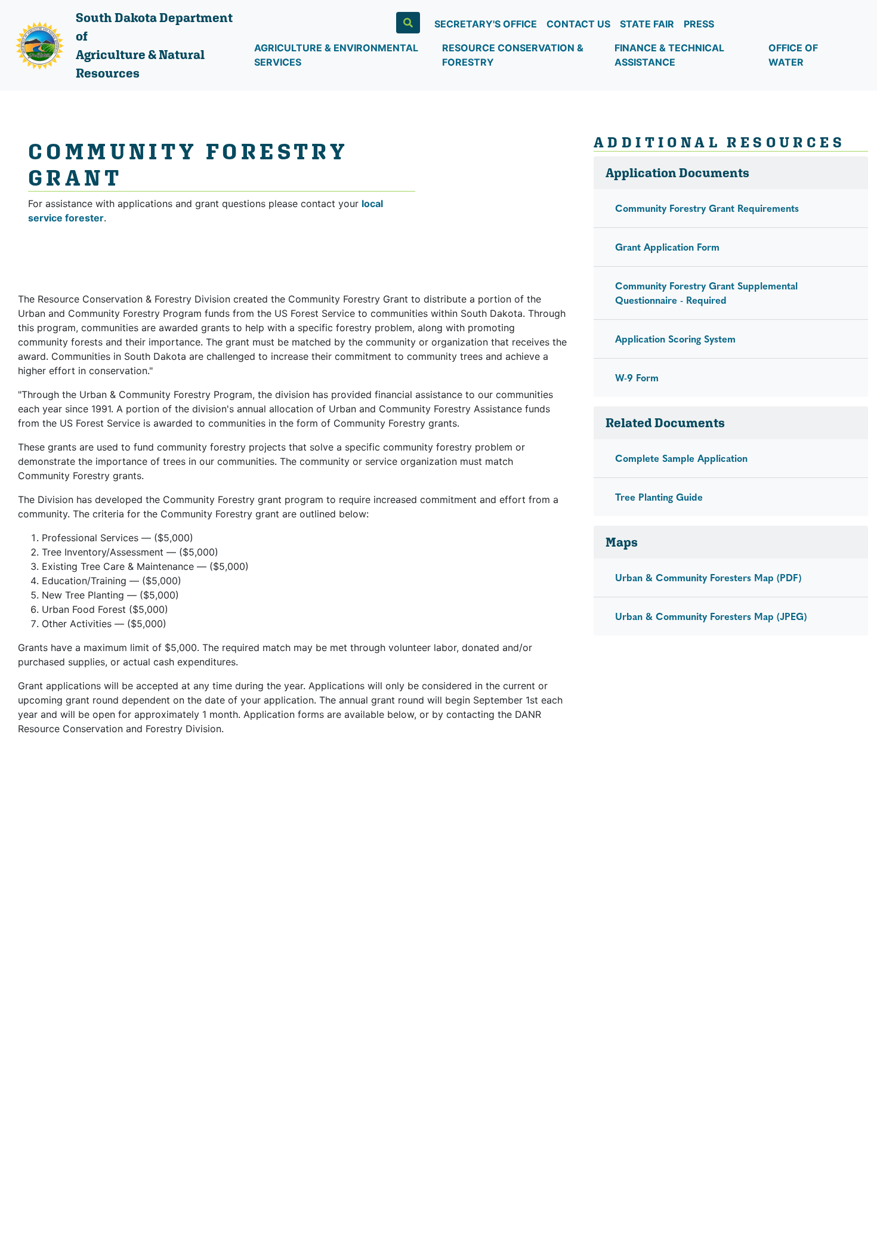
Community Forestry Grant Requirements (707, 208)
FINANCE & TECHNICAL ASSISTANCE (669, 55)
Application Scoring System (675, 339)
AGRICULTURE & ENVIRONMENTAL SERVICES (336, 55)
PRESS (699, 24)
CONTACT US (578, 24)
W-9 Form (637, 377)
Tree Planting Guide (659, 497)
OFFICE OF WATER (793, 55)
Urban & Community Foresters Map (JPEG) (711, 616)
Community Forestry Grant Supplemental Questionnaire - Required (706, 293)
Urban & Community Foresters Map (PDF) (708, 577)
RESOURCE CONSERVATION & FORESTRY (512, 55)
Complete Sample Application (681, 458)
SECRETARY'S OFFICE (485, 24)
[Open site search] (408, 22)
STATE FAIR (647, 24)
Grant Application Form (667, 247)
